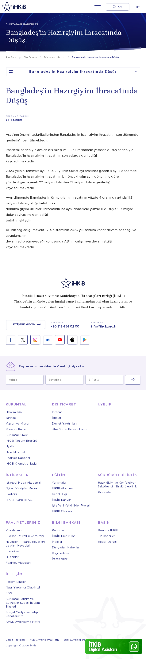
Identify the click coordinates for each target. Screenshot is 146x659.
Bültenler (12, 557)
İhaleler (57, 541)
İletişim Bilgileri (16, 582)
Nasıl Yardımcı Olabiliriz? (23, 587)
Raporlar (58, 530)
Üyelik (10, 446)
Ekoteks (11, 494)
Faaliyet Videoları (18, 562)
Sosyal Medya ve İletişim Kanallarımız (23, 614)
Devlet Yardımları (64, 423)
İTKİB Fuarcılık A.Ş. (19, 500)
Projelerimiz (14, 530)
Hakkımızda (14, 412)
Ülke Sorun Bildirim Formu (70, 429)
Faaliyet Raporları (18, 458)
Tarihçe (11, 418)
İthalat (56, 418)
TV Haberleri (107, 536)
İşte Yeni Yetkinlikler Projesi (71, 505)
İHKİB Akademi (62, 488)
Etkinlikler (12, 551)
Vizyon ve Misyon (18, 423)
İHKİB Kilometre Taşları (22, 463)
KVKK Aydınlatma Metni (23, 622)
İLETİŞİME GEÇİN (22, 324)
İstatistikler (59, 559)
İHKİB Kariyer (61, 500)
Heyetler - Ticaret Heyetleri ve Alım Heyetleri (25, 543)
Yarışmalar (59, 482)
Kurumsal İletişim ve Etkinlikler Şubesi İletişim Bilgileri (23, 602)
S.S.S (9, 593)
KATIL (132, 379)
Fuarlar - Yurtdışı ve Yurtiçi (25, 536)
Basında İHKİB (108, 530)
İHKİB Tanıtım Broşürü (21, 440)
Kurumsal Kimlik (17, 435)
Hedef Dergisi (107, 541)
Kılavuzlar (105, 492)
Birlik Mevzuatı (16, 452)
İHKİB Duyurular (63, 536)
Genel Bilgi (59, 494)
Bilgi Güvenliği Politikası (78, 639)
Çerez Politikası (15, 639)
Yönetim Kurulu (16, 429)
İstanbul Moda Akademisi (23, 482)
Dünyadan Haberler (65, 547)
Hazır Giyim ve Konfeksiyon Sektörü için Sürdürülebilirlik (117, 484)
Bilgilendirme (61, 553)
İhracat (57, 412)
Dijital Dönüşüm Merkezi (22, 488)
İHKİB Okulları (62, 511)
